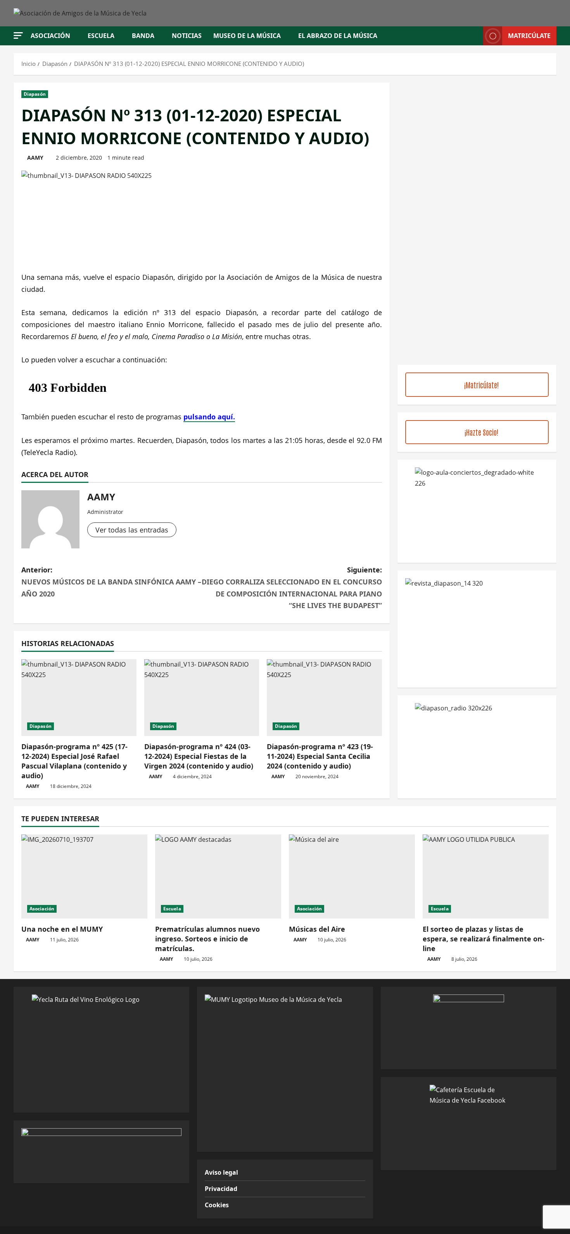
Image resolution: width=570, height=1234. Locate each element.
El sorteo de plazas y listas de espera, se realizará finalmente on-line (483, 938)
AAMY (35, 157)
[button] (18, 35)
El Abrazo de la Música (337, 35)
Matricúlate (529, 35)
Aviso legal (221, 1172)
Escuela (101, 35)
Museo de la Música (247, 35)
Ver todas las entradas (131, 529)
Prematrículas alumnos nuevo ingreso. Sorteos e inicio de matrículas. (207, 938)
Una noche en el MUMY (62, 929)
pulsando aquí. (209, 416)
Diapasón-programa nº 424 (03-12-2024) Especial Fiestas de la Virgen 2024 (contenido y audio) (198, 756)
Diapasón (35, 94)
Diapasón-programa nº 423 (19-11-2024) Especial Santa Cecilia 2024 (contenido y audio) (320, 756)
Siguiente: (292, 587)
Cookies (217, 1205)
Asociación (50, 35)
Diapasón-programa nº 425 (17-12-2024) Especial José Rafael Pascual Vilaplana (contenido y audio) (74, 761)
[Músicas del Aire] (352, 876)
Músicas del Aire (317, 929)
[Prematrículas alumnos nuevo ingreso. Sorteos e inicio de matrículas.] (218, 876)
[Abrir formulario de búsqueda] (475, 35)
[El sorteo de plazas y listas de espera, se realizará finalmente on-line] (486, 876)
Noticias (187, 35)
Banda (143, 35)
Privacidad (221, 1188)
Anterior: (111, 581)
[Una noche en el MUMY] (84, 876)
